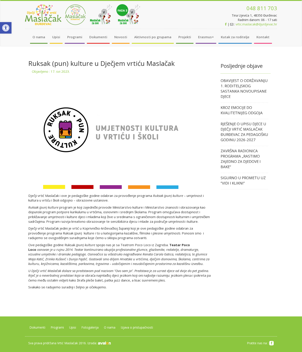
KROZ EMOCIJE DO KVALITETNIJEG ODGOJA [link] (242, 110)
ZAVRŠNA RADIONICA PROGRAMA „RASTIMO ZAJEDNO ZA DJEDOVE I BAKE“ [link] (241, 158)
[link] (5, 28)
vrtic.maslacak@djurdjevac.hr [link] (256, 24)
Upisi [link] (56, 37)
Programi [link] (74, 37)
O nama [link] (38, 37)
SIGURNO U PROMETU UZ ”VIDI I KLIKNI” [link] (243, 180)
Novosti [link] (120, 37)
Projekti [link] (184, 37)
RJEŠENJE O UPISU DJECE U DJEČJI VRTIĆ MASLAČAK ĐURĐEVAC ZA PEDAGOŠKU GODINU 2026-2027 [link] (244, 131)
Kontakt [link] (263, 37)
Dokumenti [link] (98, 37)
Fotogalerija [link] (90, 327)
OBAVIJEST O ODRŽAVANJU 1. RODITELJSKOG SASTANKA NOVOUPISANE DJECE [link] (244, 88)
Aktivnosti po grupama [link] (152, 37)
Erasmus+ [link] (206, 37)
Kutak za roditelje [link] (235, 37)
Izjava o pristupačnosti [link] (137, 327)
